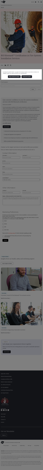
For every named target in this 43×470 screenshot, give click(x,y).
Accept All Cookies (27, 76)
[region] (21, 74)
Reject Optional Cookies (14, 76)
